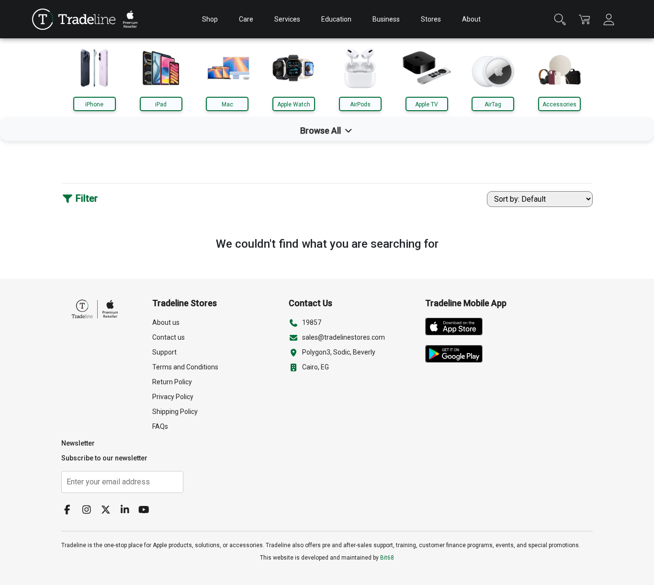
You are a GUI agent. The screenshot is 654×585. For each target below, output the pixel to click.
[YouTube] (147, 510)
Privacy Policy (172, 397)
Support (164, 352)
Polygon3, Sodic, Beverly (338, 352)
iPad (161, 104)
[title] (74, 19)
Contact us (168, 337)
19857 (311, 322)
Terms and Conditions (185, 367)
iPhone (94, 104)
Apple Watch (293, 104)
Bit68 (387, 557)
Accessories (559, 104)
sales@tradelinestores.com (343, 337)
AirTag (493, 104)
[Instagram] (90, 510)
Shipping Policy (175, 411)
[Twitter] (109, 510)
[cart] (584, 19)
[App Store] (457, 329)
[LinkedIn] (128, 510)
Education (336, 19)
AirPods (360, 104)
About (471, 19)
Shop (210, 19)
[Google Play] (457, 355)
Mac (227, 104)
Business (386, 19)
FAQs (160, 426)
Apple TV (426, 104)
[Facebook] (70, 510)
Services (287, 19)
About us (166, 322)
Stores (431, 19)
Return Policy (172, 382)
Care (246, 19)
